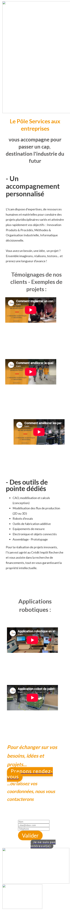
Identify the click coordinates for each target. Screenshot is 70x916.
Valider (30, 835)
